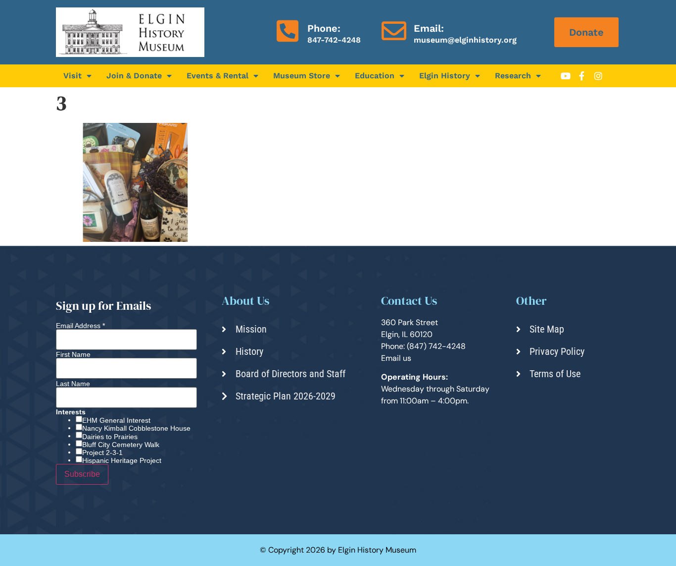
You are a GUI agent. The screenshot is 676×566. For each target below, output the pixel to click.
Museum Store (301, 75)
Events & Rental (217, 75)
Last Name (73, 383)
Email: (429, 28)
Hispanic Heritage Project (121, 460)
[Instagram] (598, 75)
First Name (73, 354)
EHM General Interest (116, 420)
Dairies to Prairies (110, 436)
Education (374, 75)
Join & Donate (134, 75)
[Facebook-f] (582, 75)
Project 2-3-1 (102, 452)
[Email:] (394, 30)
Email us (396, 358)
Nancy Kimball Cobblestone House (136, 428)
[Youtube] (565, 75)
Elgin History (444, 75)
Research (513, 75)
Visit (72, 75)
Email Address (80, 325)
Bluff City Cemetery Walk (120, 444)
